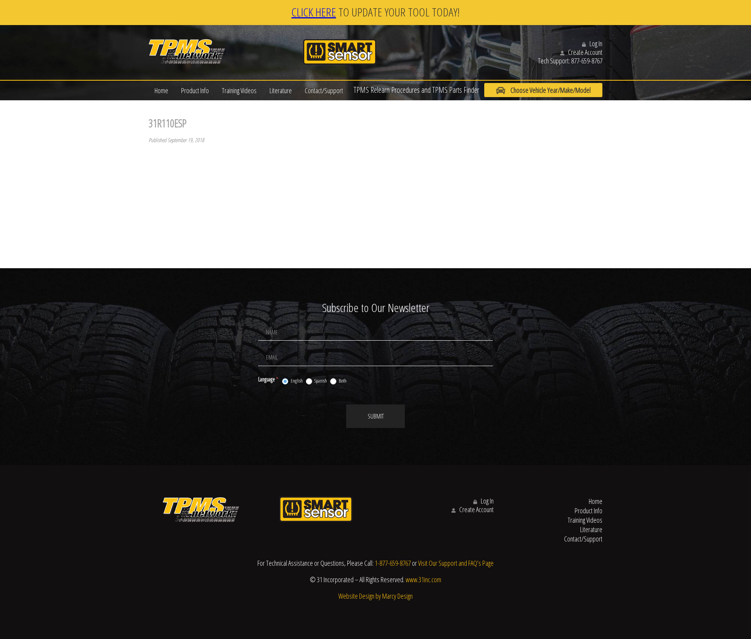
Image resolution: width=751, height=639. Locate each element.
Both (342, 380)
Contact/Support (324, 90)
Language (268, 379)
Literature (280, 90)
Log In (595, 43)
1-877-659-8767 (393, 563)
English (296, 380)
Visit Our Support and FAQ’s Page (456, 563)
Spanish (320, 380)
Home (161, 90)
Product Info (195, 90)
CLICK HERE (313, 12)
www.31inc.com (423, 579)
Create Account (584, 52)
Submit (376, 416)
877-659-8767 (586, 60)
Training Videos (239, 90)
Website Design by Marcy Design (375, 596)
